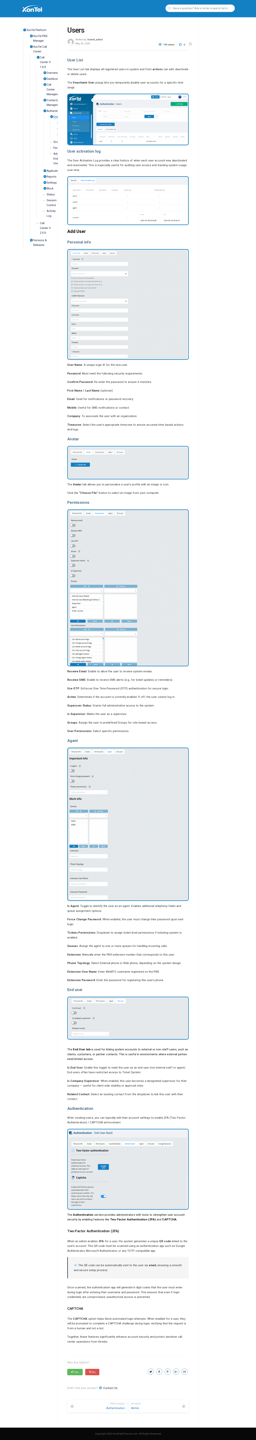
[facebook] (159, 1371)
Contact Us (110, 1388)
